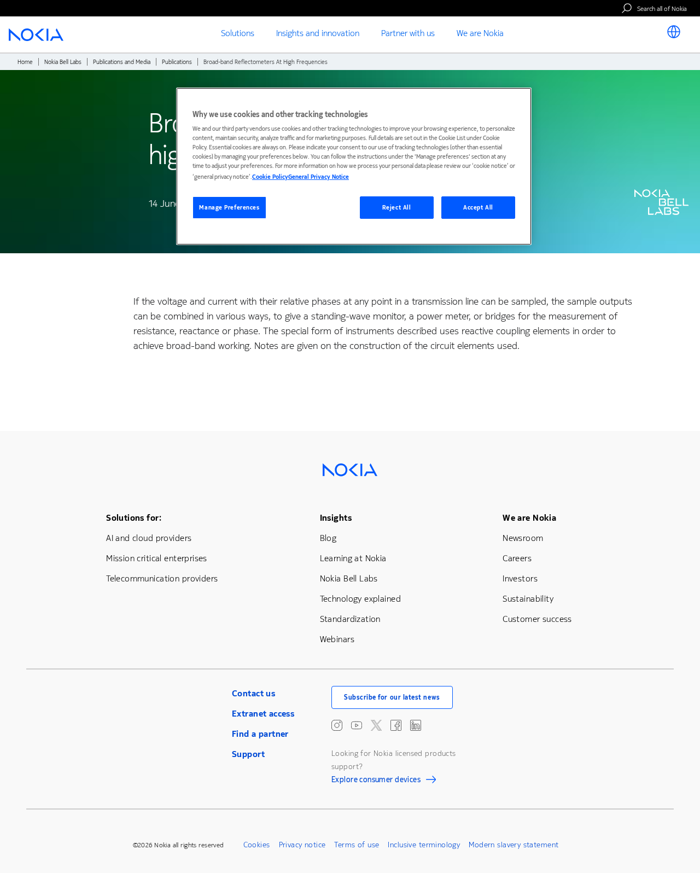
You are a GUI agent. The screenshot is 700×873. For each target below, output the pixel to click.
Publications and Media (121, 62)
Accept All (478, 207)
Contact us (253, 693)
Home (25, 62)
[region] (354, 167)
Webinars (337, 639)
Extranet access (263, 713)
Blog (328, 538)
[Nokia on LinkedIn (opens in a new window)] (415, 725)
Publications (177, 62)
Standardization (350, 619)
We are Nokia (529, 517)
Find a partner (260, 734)
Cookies (256, 844)
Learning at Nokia (353, 558)
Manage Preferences (229, 207)
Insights (336, 517)
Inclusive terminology (424, 844)
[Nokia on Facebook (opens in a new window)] (395, 725)
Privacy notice (302, 844)
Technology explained (360, 598)
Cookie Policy (270, 177)
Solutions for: (133, 517)
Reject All (396, 207)
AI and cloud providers (148, 538)
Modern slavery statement (513, 844)
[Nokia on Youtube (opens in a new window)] (356, 725)
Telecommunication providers (162, 578)
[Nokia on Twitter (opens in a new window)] (376, 725)
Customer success (537, 619)
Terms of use (356, 844)
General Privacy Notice (318, 177)
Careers (517, 558)
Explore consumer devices (376, 781)
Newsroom (523, 538)
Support (248, 754)
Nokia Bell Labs (62, 62)
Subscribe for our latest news (392, 697)
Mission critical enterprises (156, 558)
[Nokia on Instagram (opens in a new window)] (336, 725)
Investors (520, 578)
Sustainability (528, 598)
